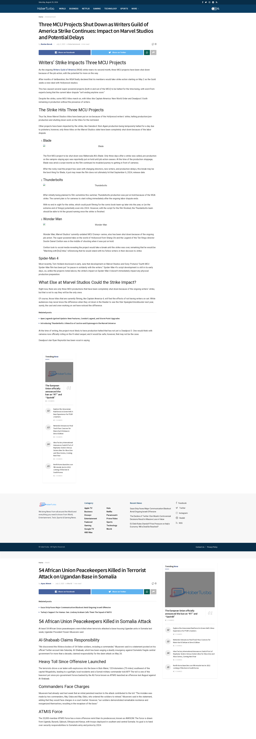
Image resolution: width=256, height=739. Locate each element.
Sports (124, 9)
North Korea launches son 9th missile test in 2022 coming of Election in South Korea (63, 468)
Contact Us (200, 547)
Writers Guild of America (64, 70)
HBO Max (88, 532)
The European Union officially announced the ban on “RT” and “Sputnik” (53, 391)
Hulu (109, 508)
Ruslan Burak (46, 44)
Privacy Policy (212, 547)
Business (73, 9)
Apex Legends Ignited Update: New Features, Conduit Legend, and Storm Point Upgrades (80, 318)
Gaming (97, 9)
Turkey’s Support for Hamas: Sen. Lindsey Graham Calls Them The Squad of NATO (76, 612)
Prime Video (112, 518)
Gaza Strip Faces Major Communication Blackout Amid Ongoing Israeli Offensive (76, 607)
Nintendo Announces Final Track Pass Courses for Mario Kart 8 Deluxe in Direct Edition (63, 429)
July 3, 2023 (60, 44)
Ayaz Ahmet (46, 584)
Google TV (89, 529)
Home (41, 17)
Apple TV (88, 508)
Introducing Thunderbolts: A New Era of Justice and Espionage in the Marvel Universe (78, 323)
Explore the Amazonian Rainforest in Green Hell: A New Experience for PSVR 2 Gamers (63, 413)
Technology (110, 9)
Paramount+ (112, 515)
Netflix (86, 9)
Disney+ (87, 515)
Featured (88, 522)
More (134, 9)
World (62, 9)
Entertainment (50, 17)
